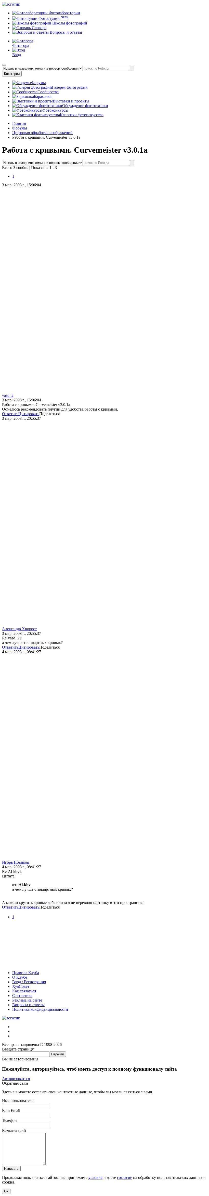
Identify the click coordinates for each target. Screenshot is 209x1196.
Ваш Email (11, 1110)
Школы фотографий (69, 23)
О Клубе (19, 977)
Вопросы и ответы (65, 32)
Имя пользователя (17, 1100)
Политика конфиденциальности (40, 1009)
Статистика (22, 995)
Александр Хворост (19, 629)
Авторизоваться (16, 1078)
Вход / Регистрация (29, 982)
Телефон (9, 1120)
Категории (12, 74)
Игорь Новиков (15, 862)
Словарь (38, 27)
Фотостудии (52, 18)
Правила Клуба (25, 972)
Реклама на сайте (27, 1000)
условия (95, 1177)
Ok (6, 1191)
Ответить (10, 414)
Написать (11, 1169)
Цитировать (28, 414)
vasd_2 (8, 395)
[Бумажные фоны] (104, 964)
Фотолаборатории (64, 13)
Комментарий (14, 1130)
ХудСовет (20, 986)
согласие (124, 1177)
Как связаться (24, 991)
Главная (19, 123)
